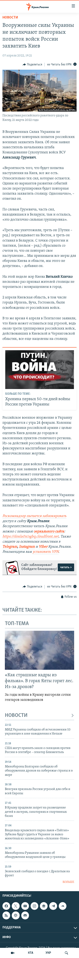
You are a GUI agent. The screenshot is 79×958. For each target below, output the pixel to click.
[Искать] (66, 953)
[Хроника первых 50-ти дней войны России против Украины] (39, 369)
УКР (48, 953)
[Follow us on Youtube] (25, 906)
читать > (66, 567)
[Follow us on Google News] (44, 906)
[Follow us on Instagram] (34, 906)
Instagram (27, 547)
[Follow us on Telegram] (53, 906)
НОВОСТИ (16, 715)
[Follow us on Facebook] (6, 906)
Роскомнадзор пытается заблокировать (34, 516)
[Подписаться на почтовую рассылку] (25, 915)
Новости (10, 18)
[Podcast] (15, 915)
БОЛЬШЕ (68, 882)
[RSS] (6, 915)
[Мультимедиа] (12, 953)
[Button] (32, 64)
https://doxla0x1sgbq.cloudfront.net (30, 537)
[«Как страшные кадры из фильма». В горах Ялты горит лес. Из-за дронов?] (39, 650)
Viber (43, 547)
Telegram (9, 547)
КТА (30, 953)
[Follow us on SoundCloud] (62, 906)
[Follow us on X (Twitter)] (15, 906)
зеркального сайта (49, 531)
